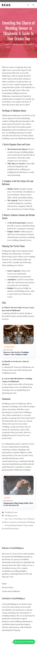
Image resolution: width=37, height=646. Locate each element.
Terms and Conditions (11, 591)
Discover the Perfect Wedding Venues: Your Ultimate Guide (16, 353)
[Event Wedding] (6, 5)
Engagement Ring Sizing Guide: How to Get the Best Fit (18, 504)
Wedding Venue (11, 512)
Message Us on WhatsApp (26, 641)
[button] (28, 5)
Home (4, 584)
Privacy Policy (7, 587)
